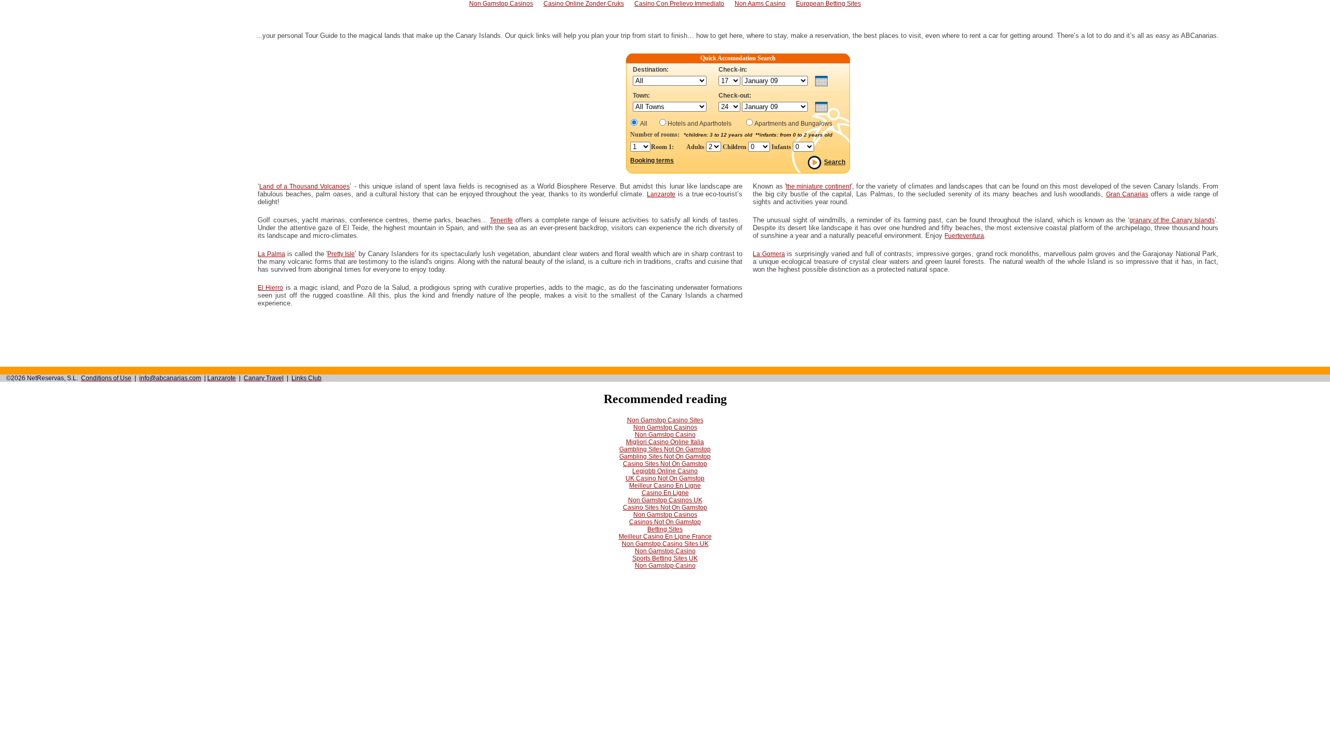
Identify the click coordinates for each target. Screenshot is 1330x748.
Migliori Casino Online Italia (665, 442)
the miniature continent (818, 186)
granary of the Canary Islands (1172, 220)
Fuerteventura (964, 235)
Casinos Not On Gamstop (665, 522)
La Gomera (768, 254)
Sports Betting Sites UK (665, 558)
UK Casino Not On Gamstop (665, 478)
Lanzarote (661, 194)
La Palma (271, 254)
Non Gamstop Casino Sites (665, 420)
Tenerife (501, 220)
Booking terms (652, 160)
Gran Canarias (1127, 194)
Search (834, 162)
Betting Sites (665, 529)
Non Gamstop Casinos (665, 427)
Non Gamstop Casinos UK (665, 500)
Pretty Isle (341, 254)
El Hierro (270, 287)
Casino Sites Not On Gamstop (665, 464)
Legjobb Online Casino (665, 471)
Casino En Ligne (665, 493)
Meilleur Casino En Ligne (665, 485)
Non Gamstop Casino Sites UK (665, 543)
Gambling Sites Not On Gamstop (665, 449)
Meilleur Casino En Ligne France (665, 536)
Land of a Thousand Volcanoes (304, 186)
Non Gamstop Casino (665, 434)
